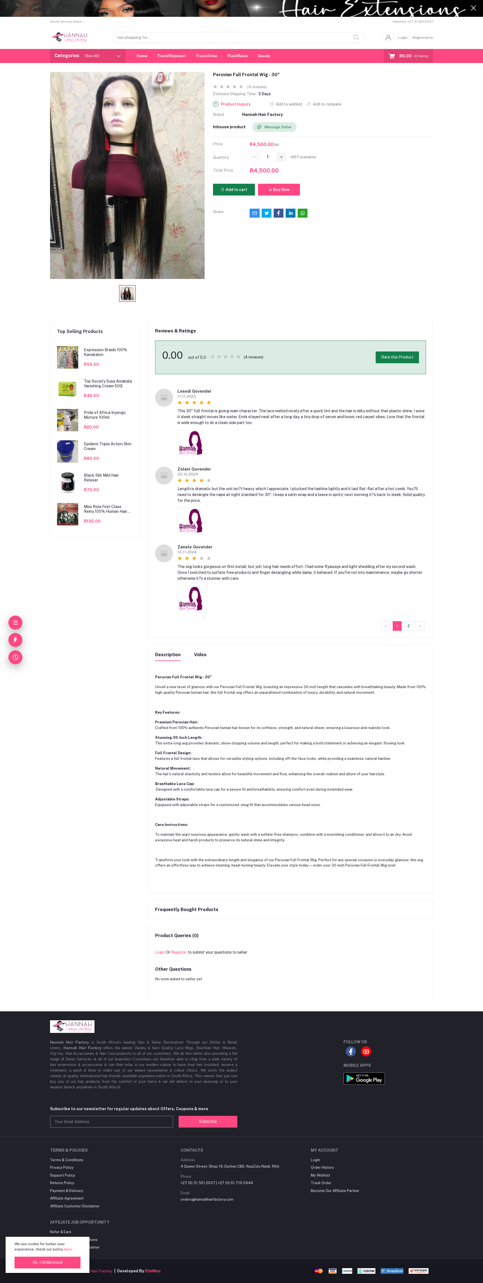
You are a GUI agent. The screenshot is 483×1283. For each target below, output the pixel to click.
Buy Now (281, 189)
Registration (423, 37)
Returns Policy (62, 1183)
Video (200, 654)
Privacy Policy (62, 1167)
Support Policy (62, 1175)
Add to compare (326, 104)
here (68, 1249)
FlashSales (238, 56)
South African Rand (66, 22)
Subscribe (208, 1121)
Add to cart (236, 189)
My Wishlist (320, 1175)
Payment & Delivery (66, 1191)
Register (179, 952)
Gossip (264, 56)
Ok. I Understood (48, 1262)
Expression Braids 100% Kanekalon (105, 352)
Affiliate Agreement (67, 1198)
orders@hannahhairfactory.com (207, 1199)
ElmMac (153, 1271)
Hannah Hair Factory (262, 114)
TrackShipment (171, 56)
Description (168, 654)
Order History (322, 1167)
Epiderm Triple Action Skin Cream (107, 446)
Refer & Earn (60, 1232)
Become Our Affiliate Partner (335, 1191)
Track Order (321, 1183)
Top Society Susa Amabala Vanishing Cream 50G (108, 383)
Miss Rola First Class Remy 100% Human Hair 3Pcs (105, 509)
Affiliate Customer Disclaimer (75, 1206)
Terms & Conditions (66, 1160)
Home (142, 56)
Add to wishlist (288, 104)
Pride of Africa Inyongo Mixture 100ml (105, 415)
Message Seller (278, 127)
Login (403, 37)
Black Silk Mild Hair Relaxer (101, 477)
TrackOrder (207, 56)
